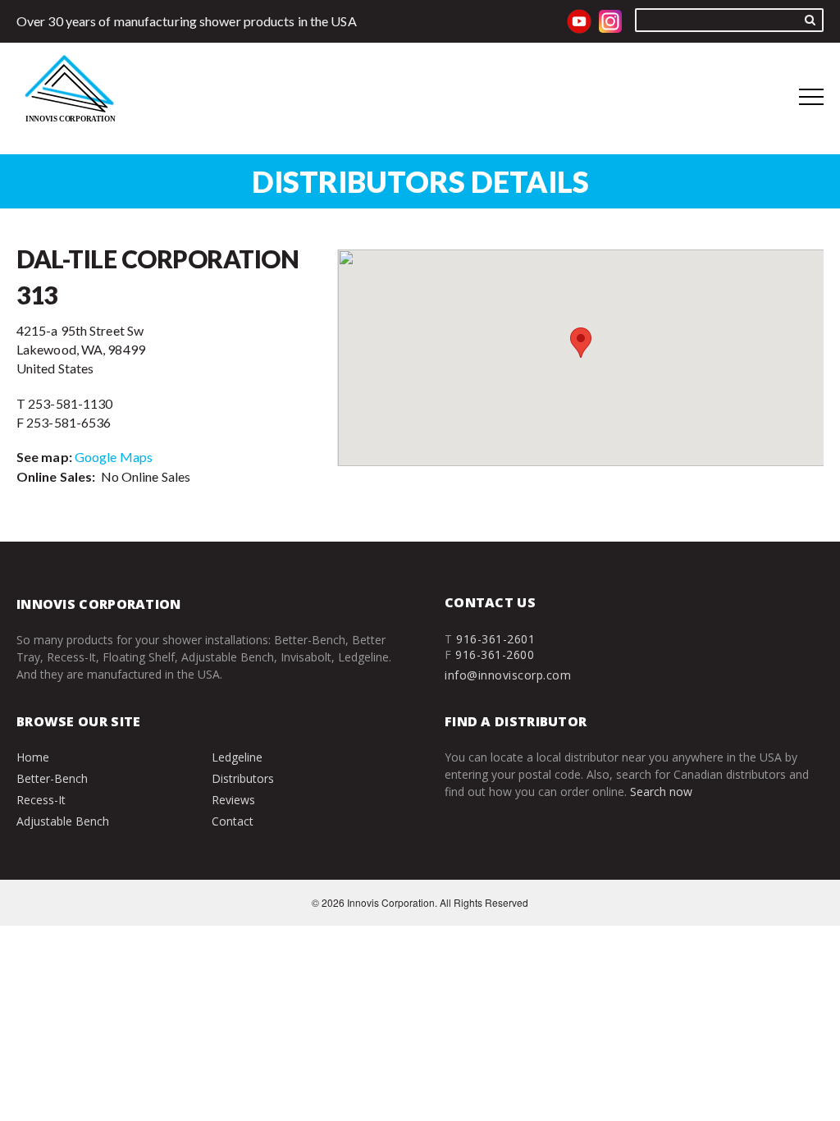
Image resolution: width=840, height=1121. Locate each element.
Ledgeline (237, 757)
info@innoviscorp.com (508, 675)
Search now (661, 791)
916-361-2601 (495, 639)
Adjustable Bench (62, 821)
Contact (232, 821)
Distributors (243, 778)
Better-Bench (52, 778)
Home (32, 757)
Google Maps (114, 456)
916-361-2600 (494, 654)
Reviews (233, 800)
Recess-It (41, 800)
